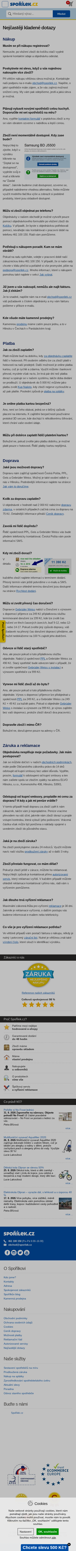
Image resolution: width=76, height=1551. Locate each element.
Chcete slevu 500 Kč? (45, 1547)
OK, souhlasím (47, 1531)
